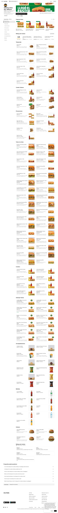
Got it (55, 510)
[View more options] (53, 4)
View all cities (44, 494)
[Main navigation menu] (2, 1)
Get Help (30, 492)
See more (52, 33)
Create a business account (33, 499)
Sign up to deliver (32, 497)
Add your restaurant (32, 496)
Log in (51, 1)
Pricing (39, 507)
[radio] (18, 15)
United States (6, 484)
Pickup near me (44, 497)
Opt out (52, 510)
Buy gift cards (31, 494)
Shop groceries (44, 501)
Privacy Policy (31, 507)
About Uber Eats (44, 499)
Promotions (31, 501)
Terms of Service (39, 508)
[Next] (53, 19)
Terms (35, 507)
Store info (5, 15)
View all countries (44, 496)
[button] (29, 467)
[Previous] (52, 19)
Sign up (55, 1)
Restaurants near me (45, 492)
